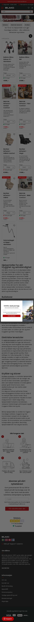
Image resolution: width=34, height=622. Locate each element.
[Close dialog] (32, 301)
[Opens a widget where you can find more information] (8, 619)
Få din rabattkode (11, 315)
